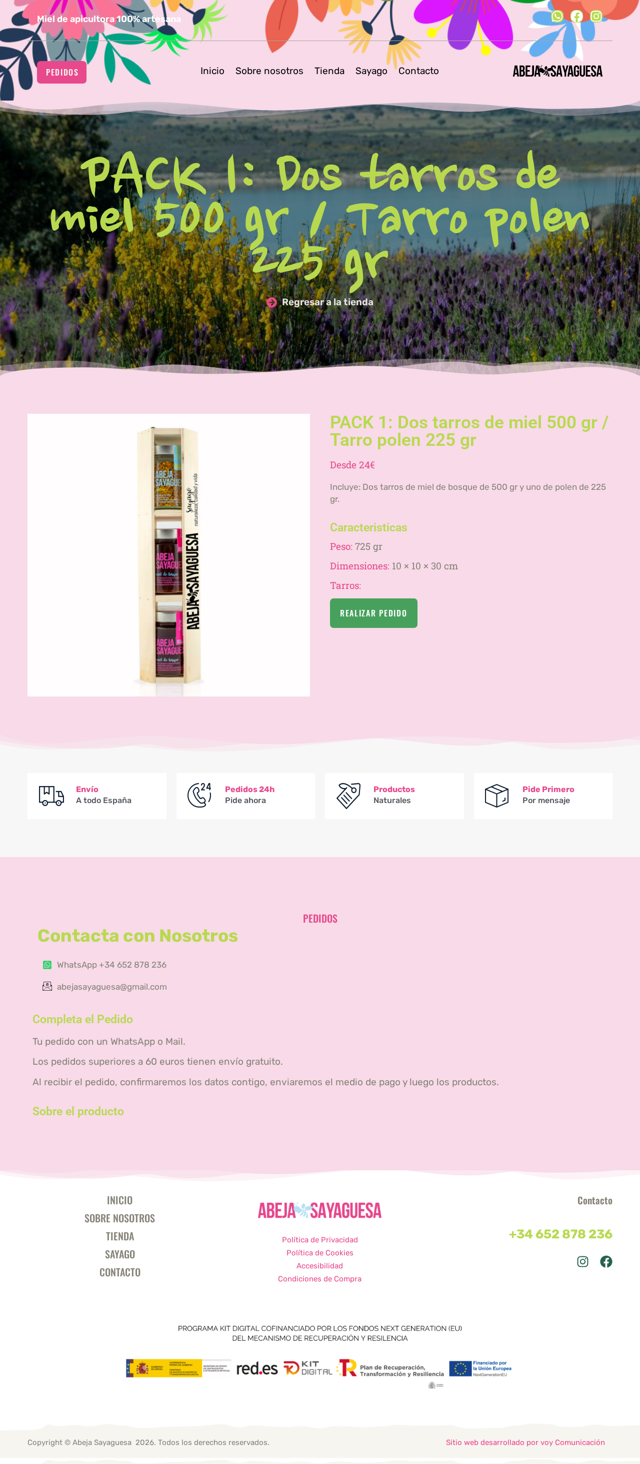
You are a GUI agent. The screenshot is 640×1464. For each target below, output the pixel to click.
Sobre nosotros (270, 71)
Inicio (212, 71)
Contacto (418, 71)
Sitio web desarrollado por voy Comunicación (525, 1442)
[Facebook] (576, 16)
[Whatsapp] (557, 16)
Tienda (329, 71)
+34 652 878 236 (560, 1234)
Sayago (372, 71)
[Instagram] (596, 16)
